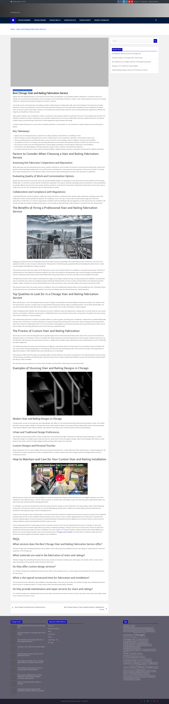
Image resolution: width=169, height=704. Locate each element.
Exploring (137, 663)
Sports (148, 671)
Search (155, 41)
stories (153, 671)
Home (50, 637)
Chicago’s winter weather (65, 532)
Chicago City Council (142, 639)
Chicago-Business (24, 20)
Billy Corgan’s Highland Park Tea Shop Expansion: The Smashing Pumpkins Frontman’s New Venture (30, 676)
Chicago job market (129, 645)
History (125, 667)
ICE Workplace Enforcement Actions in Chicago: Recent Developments (30, 668)
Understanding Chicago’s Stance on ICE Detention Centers (130, 70)
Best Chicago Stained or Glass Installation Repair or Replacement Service (84, 608)
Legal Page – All (53, 640)
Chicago (139, 634)
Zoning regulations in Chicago (132, 679)
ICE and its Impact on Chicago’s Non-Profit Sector (127, 58)
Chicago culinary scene (130, 642)
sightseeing (140, 671)
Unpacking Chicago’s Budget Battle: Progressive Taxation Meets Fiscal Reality (31, 690)
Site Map (51, 642)
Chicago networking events (144, 645)
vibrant (143, 676)
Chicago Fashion (40, 20)
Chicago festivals (143, 642)
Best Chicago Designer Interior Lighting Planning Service (138, 628)
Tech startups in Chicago (135, 673)
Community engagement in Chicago (134, 657)
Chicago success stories (149, 650)
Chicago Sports (85, 20)
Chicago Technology (101, 20)
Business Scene (128, 635)
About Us (136, 1)
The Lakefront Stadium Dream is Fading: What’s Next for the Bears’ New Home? (31, 661)
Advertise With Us (153, 1)
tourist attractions (128, 676)
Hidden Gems (153, 663)
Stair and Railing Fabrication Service (22, 90)
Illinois (141, 667)
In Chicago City (23, 9)
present (131, 671)
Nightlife (149, 667)
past (125, 671)
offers (156, 667)
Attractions (126, 626)
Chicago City (129, 639)
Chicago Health (55, 20)
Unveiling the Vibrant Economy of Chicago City (126, 53)
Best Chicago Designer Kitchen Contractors (134, 631)
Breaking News (150, 631)
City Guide (133, 653)
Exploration (127, 663)
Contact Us (144, 1)
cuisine (141, 660)
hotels (132, 667)
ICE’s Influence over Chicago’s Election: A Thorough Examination (131, 62)
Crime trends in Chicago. (130, 660)
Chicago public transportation (132, 647)
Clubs (140, 653)
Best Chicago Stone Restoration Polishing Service (30, 607)
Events (148, 660)
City (126, 653)
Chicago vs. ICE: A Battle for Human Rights (125, 66)
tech (125, 673)
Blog (49, 631)
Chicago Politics (70, 20)
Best (133, 626)
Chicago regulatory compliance (132, 650)
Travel (136, 676)
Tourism (146, 673)
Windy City (151, 676)
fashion (144, 663)
